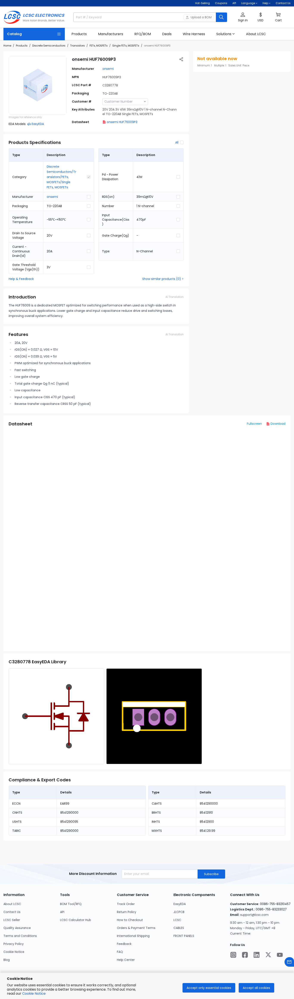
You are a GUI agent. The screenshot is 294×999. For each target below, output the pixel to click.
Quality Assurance (17, 928)
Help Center (126, 960)
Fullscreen (254, 423)
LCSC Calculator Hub (75, 920)
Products (22, 45)
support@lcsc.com (254, 915)
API (234, 3)
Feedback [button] (124, 944)
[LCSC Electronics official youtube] (280, 955)
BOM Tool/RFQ (71, 904)
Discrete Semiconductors (48, 45)
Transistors (77, 45)
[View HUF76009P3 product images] (38, 85)
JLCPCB (178, 912)
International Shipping (133, 936)
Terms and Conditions (20, 936)
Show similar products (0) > (163, 279)
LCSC (177, 920)
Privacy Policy (13, 944)
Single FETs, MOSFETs (125, 45)
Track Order (126, 904)
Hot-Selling (202, 3)
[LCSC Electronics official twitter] (268, 955)
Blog (6, 960)
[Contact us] (289, 962)
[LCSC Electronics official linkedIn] (256, 955)
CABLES (178, 928)
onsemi (108, 69)
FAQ (120, 952)
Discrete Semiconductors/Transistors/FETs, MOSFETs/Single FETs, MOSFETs (61, 176)
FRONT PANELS (183, 936)
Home (7, 45)
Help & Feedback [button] (21, 279)
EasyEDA (179, 904)
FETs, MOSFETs (99, 45)
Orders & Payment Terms (136, 928)
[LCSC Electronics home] (34, 17)
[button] (242, 17)
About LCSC (12, 904)
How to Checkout (130, 920)
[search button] (221, 17)
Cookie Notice (13, 952)
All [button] (176, 142)
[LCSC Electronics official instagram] (233, 955)
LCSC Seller (11, 920)
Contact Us (283, 3)
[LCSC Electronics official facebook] (245, 955)
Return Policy (126, 912)
